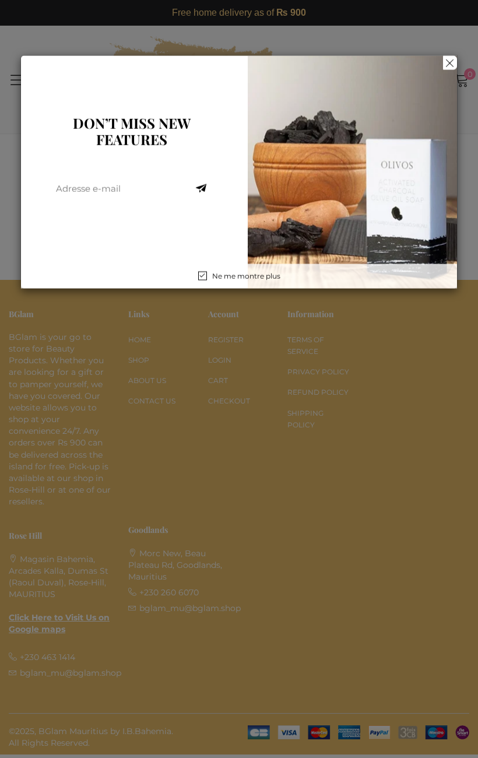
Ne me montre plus (246, 276)
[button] (201, 188)
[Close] (450, 63)
